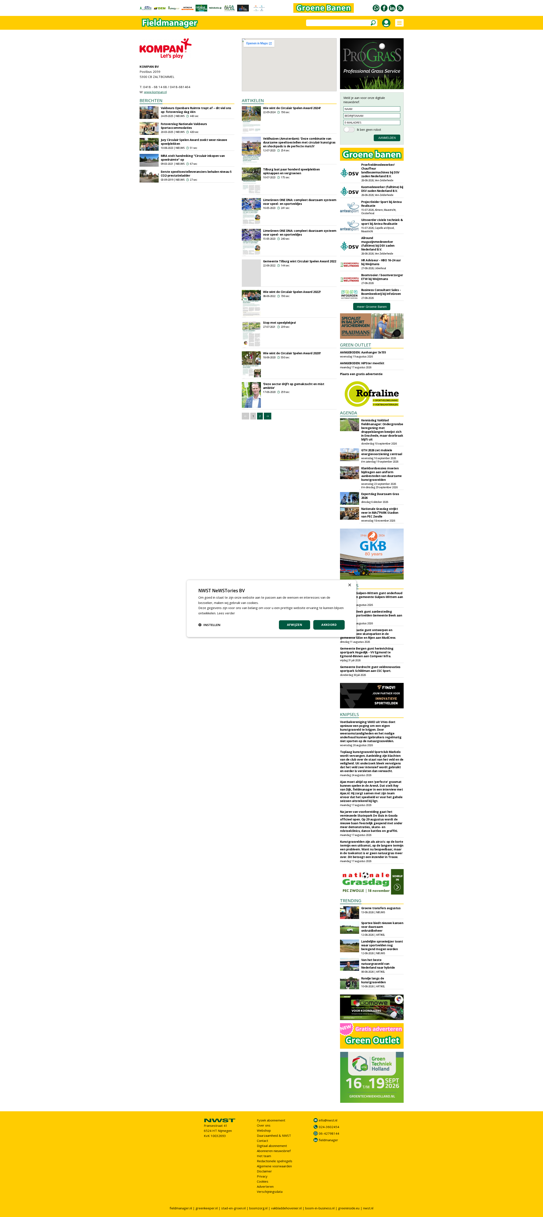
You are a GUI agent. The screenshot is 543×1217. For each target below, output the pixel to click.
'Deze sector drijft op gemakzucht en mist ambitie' (293, 386)
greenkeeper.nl (207, 1208)
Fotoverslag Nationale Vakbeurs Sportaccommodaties (184, 126)
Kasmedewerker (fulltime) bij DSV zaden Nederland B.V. (382, 189)
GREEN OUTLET (355, 345)
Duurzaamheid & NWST (274, 1135)
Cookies (262, 1181)
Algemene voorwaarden (274, 1166)
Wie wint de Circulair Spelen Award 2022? (292, 292)
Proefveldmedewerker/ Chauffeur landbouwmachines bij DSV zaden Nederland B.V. (380, 170)
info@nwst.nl (328, 1120)
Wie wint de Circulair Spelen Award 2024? (292, 108)
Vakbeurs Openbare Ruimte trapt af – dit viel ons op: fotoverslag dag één (196, 110)
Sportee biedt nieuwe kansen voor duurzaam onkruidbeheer (382, 927)
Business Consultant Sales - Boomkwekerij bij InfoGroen (381, 292)
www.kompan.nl (155, 92)
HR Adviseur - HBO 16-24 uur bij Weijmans (381, 262)
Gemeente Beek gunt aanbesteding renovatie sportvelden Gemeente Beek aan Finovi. (371, 615)
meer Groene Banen (372, 306)
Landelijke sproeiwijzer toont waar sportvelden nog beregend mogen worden (382, 945)
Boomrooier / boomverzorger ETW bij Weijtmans (382, 277)
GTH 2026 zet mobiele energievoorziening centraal (381, 452)
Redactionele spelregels (274, 1161)
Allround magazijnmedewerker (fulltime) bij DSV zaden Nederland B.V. (378, 243)
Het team (264, 1156)
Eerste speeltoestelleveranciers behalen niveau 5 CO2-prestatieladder (196, 173)
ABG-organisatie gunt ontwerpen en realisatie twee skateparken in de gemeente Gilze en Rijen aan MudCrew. (368, 634)
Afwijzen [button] (294, 625)
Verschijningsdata (270, 1191)
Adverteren (265, 1186)
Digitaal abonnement (272, 1146)
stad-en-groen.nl (233, 1208)
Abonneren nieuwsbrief (274, 1151)
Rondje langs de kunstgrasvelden (373, 980)
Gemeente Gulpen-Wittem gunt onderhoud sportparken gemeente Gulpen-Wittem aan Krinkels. (371, 597)
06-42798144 (329, 1133)
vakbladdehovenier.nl (286, 1208)
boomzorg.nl (258, 1208)
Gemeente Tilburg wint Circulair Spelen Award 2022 (299, 261)
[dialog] (271, 608)
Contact (262, 1140)
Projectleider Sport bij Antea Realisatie (381, 204)
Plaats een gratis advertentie (361, 374)
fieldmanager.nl (181, 1208)
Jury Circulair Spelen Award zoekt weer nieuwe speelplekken (194, 142)
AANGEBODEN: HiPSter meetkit (362, 363)
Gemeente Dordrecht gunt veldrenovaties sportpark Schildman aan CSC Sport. (370, 669)
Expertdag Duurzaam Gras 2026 (380, 496)
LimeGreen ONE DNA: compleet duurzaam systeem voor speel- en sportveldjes (299, 202)
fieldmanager (328, 1140)
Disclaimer (264, 1171)
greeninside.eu (349, 1208)
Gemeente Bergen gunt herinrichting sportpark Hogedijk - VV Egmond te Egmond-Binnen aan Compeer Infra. (366, 652)
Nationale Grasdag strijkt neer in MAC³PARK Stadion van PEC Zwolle (379, 512)
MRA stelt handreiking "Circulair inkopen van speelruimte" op (193, 158)
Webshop (264, 1130)
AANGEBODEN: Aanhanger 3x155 (363, 352)
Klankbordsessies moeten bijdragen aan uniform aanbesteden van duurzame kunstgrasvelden (381, 474)
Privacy (262, 1176)
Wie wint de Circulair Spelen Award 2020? (292, 353)
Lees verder (226, 613)
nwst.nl (368, 1208)
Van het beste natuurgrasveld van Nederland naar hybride (378, 963)
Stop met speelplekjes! (279, 323)
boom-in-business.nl (319, 1208)
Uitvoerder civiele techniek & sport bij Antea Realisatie (382, 222)
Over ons (263, 1125)
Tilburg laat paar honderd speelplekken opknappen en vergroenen (291, 171)
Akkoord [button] (329, 625)
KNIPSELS (349, 714)
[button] (209, 624)
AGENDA (348, 413)
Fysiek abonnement (271, 1120)
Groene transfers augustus (381, 908)
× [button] (349, 585)
